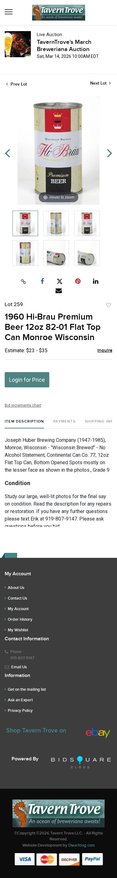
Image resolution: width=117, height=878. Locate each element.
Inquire (104, 350)
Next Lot (99, 83)
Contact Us (17, 598)
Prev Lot (18, 84)
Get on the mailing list (27, 689)
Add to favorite (108, 305)
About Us (16, 587)
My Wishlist (18, 630)
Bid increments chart (23, 405)
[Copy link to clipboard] (23, 281)
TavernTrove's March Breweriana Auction (64, 46)
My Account (18, 608)
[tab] (24, 423)
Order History (20, 619)
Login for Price (27, 379)
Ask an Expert (20, 700)
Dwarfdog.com (81, 845)
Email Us (19, 667)
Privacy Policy (20, 710)
